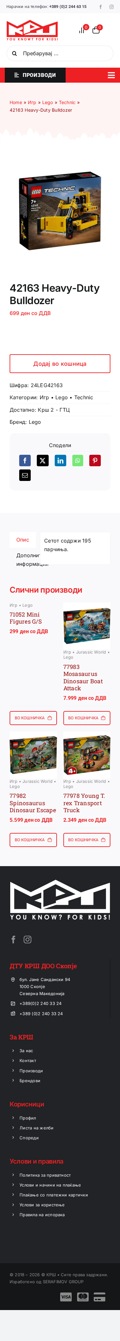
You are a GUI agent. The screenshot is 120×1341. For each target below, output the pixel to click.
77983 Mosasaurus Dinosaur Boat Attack (83, 677)
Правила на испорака (42, 1214)
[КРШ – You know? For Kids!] (32, 22)
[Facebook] (25, 460)
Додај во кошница (59, 363)
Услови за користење (42, 1204)
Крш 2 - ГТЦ (54, 410)
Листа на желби (36, 1127)
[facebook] (101, 7)
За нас (26, 1050)
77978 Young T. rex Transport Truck (84, 803)
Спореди (29, 1137)
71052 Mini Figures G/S (26, 618)
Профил (28, 1117)
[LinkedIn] (60, 460)
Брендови (30, 1080)
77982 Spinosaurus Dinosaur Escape (33, 803)
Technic (83, 397)
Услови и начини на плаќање (50, 1184)
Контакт (28, 1060)
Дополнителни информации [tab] (26, 559)
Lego (61, 397)
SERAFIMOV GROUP (63, 1281)
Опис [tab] (22, 539)
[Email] (25, 475)
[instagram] (111, 7)
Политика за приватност (45, 1175)
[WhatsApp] (77, 460)
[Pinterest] (95, 460)
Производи (31, 1070)
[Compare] (83, 30)
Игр (44, 397)
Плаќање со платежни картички (54, 1194)
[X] (42, 460)
